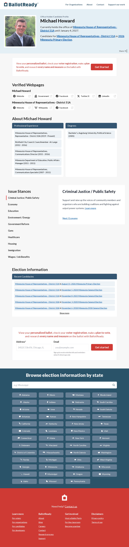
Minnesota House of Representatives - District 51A (86, 36)
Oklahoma (78, 467)
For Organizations (74, 4)
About (89, 4)
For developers (18, 530)
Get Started (102, 67)
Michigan (51, 459)
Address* (21, 341)
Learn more (90, 208)
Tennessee (104, 416)
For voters (16, 518)
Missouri (51, 481)
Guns (10, 230)
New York (78, 438)
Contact (100, 4)
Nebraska (78, 402)
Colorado (24, 431)
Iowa (51, 409)
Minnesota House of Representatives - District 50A (37, 302)
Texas (105, 423)
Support (42, 538)
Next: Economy (70, 218)
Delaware (24, 445)
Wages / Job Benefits (19, 256)
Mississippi (51, 474)
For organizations (19, 522)
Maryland (51, 445)
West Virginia (104, 459)
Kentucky (51, 423)
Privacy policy (97, 518)
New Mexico (78, 431)
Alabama (24, 395)
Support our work (116, 4)
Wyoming (104, 474)
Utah (104, 431)
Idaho (24, 481)
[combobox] (34, 347)
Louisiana (51, 431)
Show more (64, 313)
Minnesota (51, 467)
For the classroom (72, 522)
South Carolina (104, 402)
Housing (12, 243)
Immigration (14, 250)
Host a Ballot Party (73, 518)
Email (56, 341)
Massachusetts (51, 452)
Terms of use (96, 522)
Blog (41, 522)
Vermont (104, 438)
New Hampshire (78, 416)
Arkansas (24, 416)
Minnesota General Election (82, 290)
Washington (104, 452)
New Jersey (78, 423)
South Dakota (104, 409)
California (24, 423)
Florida (24, 459)
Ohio (77, 459)
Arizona (24, 409)
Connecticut (24, 438)
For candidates (18, 526)
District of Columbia (24, 452)
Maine (51, 438)
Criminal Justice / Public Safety (23, 197)
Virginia (105, 445)
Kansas (51, 416)
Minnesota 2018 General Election (84, 308)
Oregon (78, 474)
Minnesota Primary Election (81, 284)
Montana (78, 395)
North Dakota (78, 452)
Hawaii (24, 474)
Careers (42, 526)
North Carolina (78, 445)
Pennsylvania (78, 481)
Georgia (24, 467)
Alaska (24, 402)
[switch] (123, 50)
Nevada (77, 409)
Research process (46, 534)
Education (13, 211)
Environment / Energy (19, 217)
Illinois (51, 395)
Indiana (51, 402)
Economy (13, 204)
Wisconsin (104, 467)
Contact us (71, 506)
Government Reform (18, 224)
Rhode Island (104, 395)
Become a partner (72, 526)
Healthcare (14, 237)
